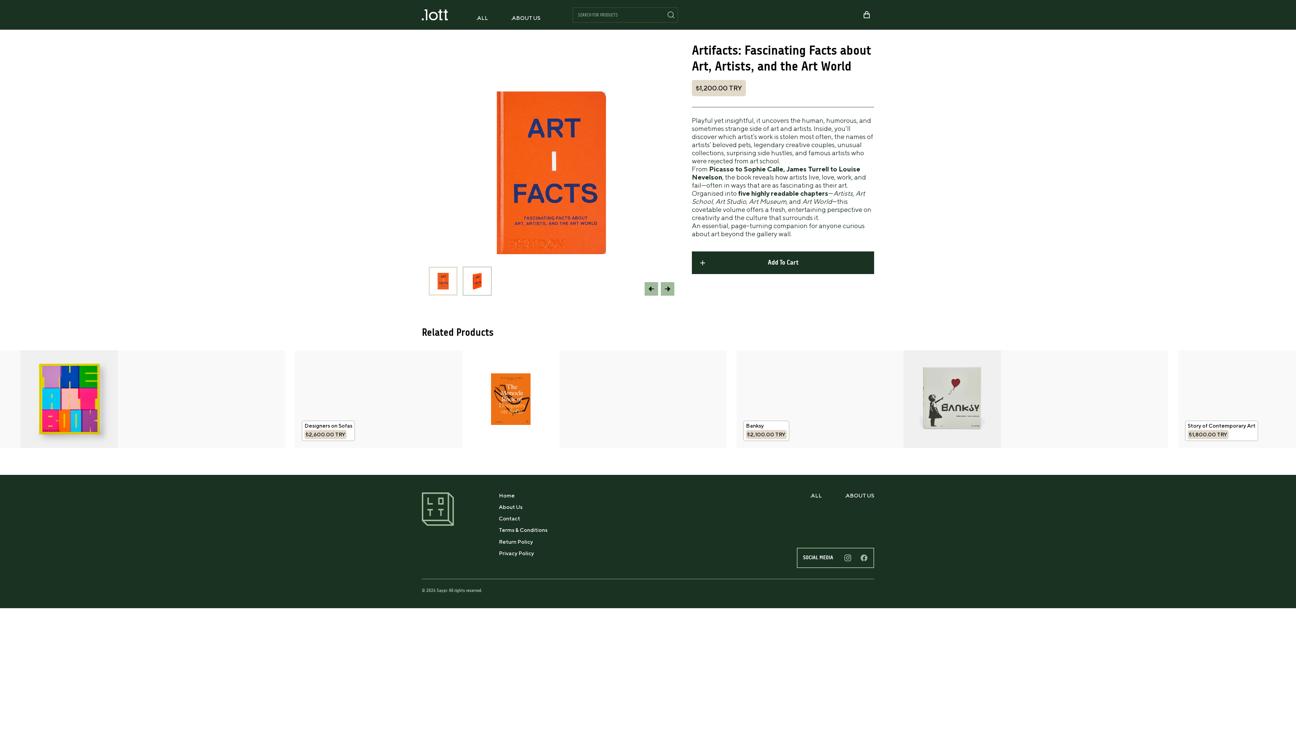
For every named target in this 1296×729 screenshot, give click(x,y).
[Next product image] (667, 289)
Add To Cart (783, 262)
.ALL (482, 18)
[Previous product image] (651, 289)
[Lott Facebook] (864, 558)
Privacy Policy (516, 553)
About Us (510, 507)
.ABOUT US (525, 18)
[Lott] (435, 15)
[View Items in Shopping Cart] (866, 14)
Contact (509, 518)
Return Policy (516, 542)
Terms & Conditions (523, 530)
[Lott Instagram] (848, 558)
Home (507, 495)
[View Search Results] (671, 15)
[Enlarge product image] (443, 281)
